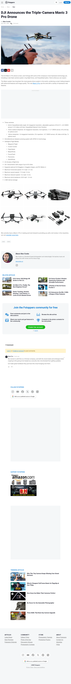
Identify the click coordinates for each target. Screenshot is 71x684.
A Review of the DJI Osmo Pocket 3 (57, 287)
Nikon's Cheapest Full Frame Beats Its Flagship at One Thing (43, 584)
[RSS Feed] (37, 392)
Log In (60, 2)
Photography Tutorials (45, 637)
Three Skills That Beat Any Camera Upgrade (41, 613)
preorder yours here (12, 235)
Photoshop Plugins (44, 640)
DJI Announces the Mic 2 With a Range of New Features (58, 293)
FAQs (58, 645)
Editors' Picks (25, 637)
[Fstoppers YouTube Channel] (17, 392)
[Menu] (2, 2)
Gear (14, 7)
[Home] (10, 2)
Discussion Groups (26, 642)
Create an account (18, 351)
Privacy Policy (30, 667)
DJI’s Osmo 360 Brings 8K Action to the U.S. (21, 280)
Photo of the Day (26, 640)
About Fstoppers (61, 637)
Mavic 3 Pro (36, 83)
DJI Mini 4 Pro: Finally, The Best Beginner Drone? (21, 286)
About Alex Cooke (22, 254)
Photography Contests (27, 645)
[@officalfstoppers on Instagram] (13, 392)
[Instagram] (17, 265)
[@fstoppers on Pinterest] (32, 392)
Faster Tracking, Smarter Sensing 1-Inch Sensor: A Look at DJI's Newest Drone (22, 293)
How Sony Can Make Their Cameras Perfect (41, 593)
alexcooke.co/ (19, 261)
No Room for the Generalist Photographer (40, 603)
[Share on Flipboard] (8, 70)
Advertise (59, 642)
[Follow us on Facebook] (22, 392)
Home (2, 7)
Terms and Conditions (39, 667)
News (8, 7)
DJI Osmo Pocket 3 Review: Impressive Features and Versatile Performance (58, 280)
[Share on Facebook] (2, 70)
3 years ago (16, 356)
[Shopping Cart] (56, 2)
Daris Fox (10, 356)
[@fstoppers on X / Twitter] (27, 392)
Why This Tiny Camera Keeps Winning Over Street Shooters (43, 574)
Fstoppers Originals (11, 642)
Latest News (8, 637)
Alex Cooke (6, 21)
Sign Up (67, 2)
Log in (36, 330)
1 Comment (15, 23)
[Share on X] (5, 70)
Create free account (35, 327)
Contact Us (59, 640)
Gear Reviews (9, 640)
